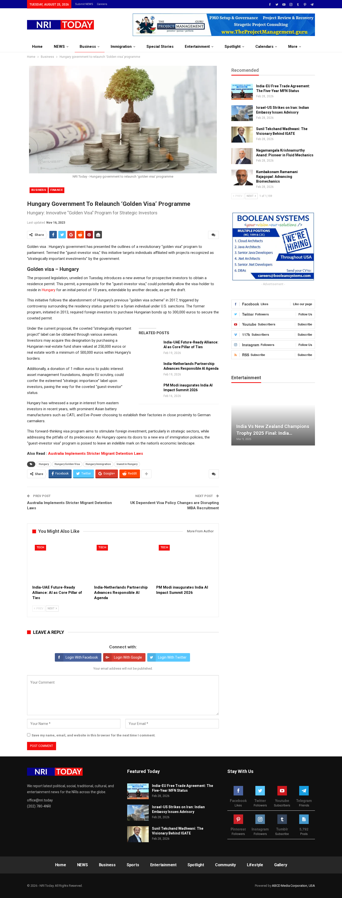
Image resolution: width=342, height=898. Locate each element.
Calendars (264, 46)
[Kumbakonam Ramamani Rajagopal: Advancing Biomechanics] (242, 178)
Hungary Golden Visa (67, 464)
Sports (133, 864)
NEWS (59, 46)
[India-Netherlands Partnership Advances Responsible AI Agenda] (149, 369)
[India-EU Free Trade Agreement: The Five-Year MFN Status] (242, 92)
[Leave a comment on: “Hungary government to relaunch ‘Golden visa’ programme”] (213, 235)
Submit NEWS (84, 4)
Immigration (121, 46)
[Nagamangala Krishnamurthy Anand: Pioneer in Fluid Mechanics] (242, 156)
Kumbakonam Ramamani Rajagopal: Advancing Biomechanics (277, 176)
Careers (102, 4)
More (292, 46)
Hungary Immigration (98, 464)
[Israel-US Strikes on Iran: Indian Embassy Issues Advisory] (242, 113)
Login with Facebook (82, 657)
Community (225, 864)
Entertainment (197, 46)
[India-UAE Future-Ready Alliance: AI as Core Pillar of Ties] (149, 348)
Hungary (48, 290)
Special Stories (160, 46)
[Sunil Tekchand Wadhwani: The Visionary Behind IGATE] (242, 135)
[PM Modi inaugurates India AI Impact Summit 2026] (149, 391)
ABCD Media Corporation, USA (293, 885)
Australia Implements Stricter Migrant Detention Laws (95, 453)
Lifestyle (255, 864)
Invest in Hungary (127, 464)
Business (88, 46)
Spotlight (233, 46)
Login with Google (128, 657)
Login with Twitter (172, 657)
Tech (40, 547)
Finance (56, 190)
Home (37, 46)
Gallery (280, 864)
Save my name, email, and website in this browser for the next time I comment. (93, 735)
